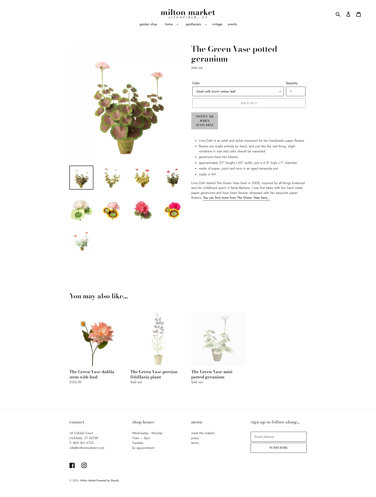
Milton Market (88, 480)
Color (196, 83)
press (195, 438)
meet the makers (203, 433)
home (169, 24)
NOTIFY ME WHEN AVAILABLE (205, 120)
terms (195, 442)
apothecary (193, 24)
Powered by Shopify (107, 480)
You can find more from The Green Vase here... (236, 197)
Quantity (292, 83)
